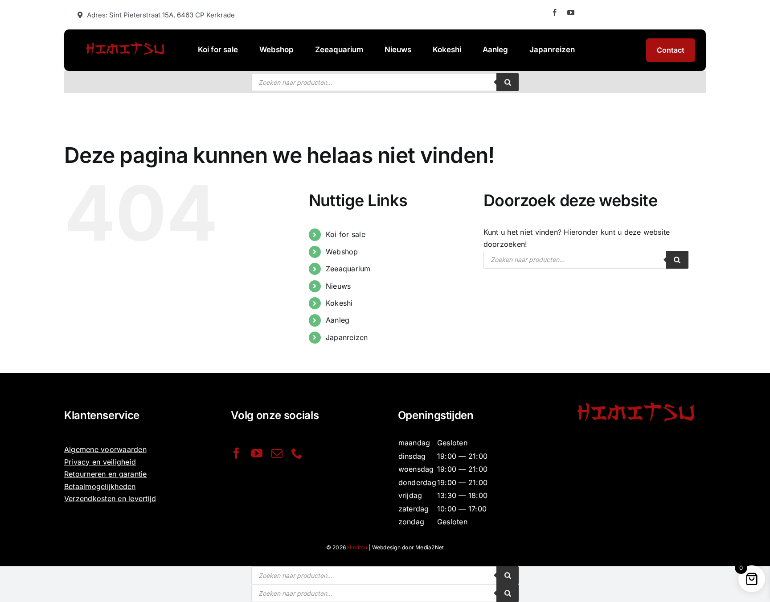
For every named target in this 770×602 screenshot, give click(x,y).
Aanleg (337, 320)
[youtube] (570, 12)
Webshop (342, 251)
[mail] (277, 453)
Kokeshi (339, 303)
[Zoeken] (507, 82)
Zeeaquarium (348, 268)
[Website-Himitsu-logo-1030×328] (125, 41)
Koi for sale (345, 234)
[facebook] (554, 12)
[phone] (297, 453)
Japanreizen (347, 337)
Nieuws (338, 286)
